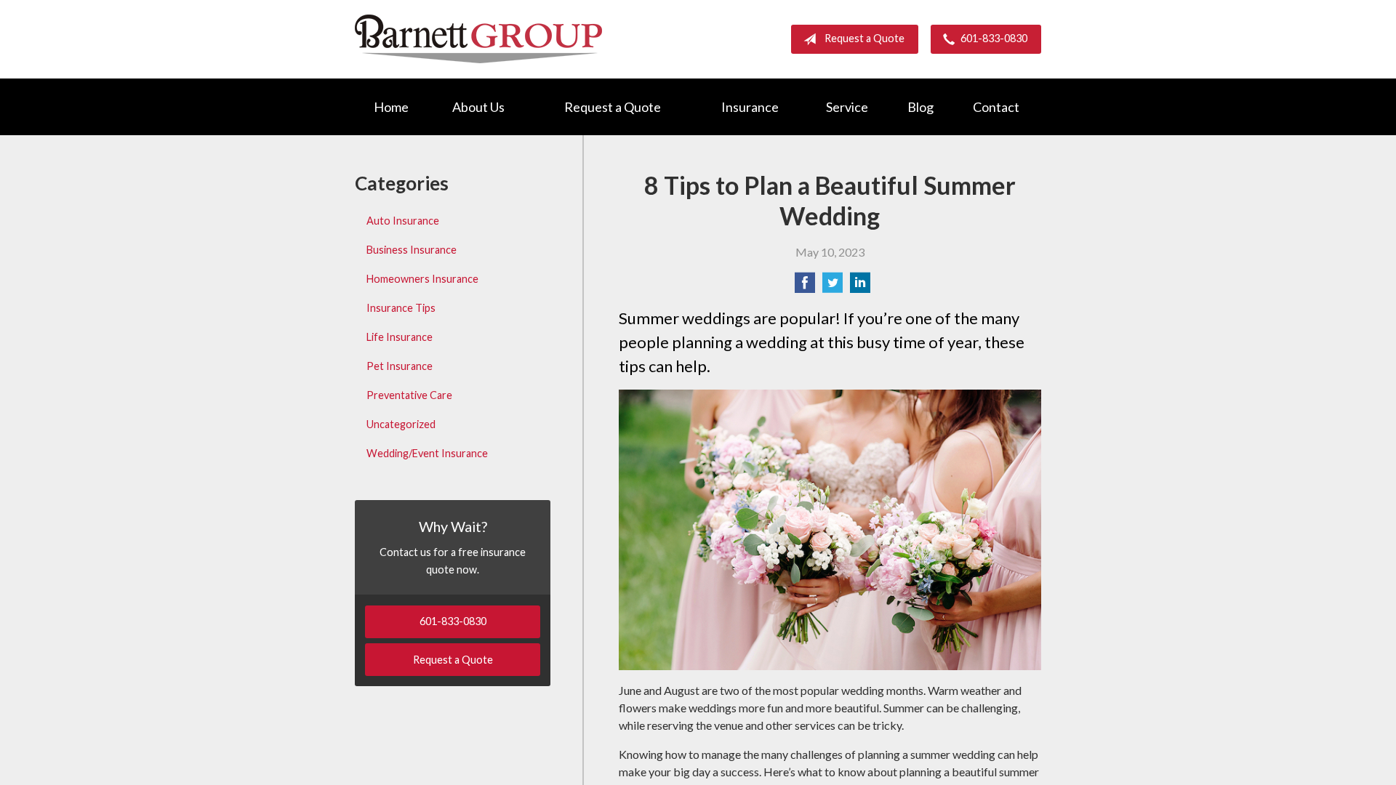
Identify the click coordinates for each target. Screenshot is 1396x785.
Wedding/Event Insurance (427, 453)
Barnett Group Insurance (478, 39)
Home (391, 107)
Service (847, 107)
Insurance (750, 107)
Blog (920, 107)
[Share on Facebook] (805, 287)
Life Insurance (399, 337)
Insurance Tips (401, 308)
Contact (996, 107)
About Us (478, 107)
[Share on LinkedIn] (860, 287)
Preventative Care (409, 395)
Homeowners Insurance (422, 279)
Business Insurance (411, 249)
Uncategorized (401, 424)
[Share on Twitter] (832, 287)
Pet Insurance (399, 366)
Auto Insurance (402, 220)
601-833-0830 (993, 38)
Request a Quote (864, 38)
